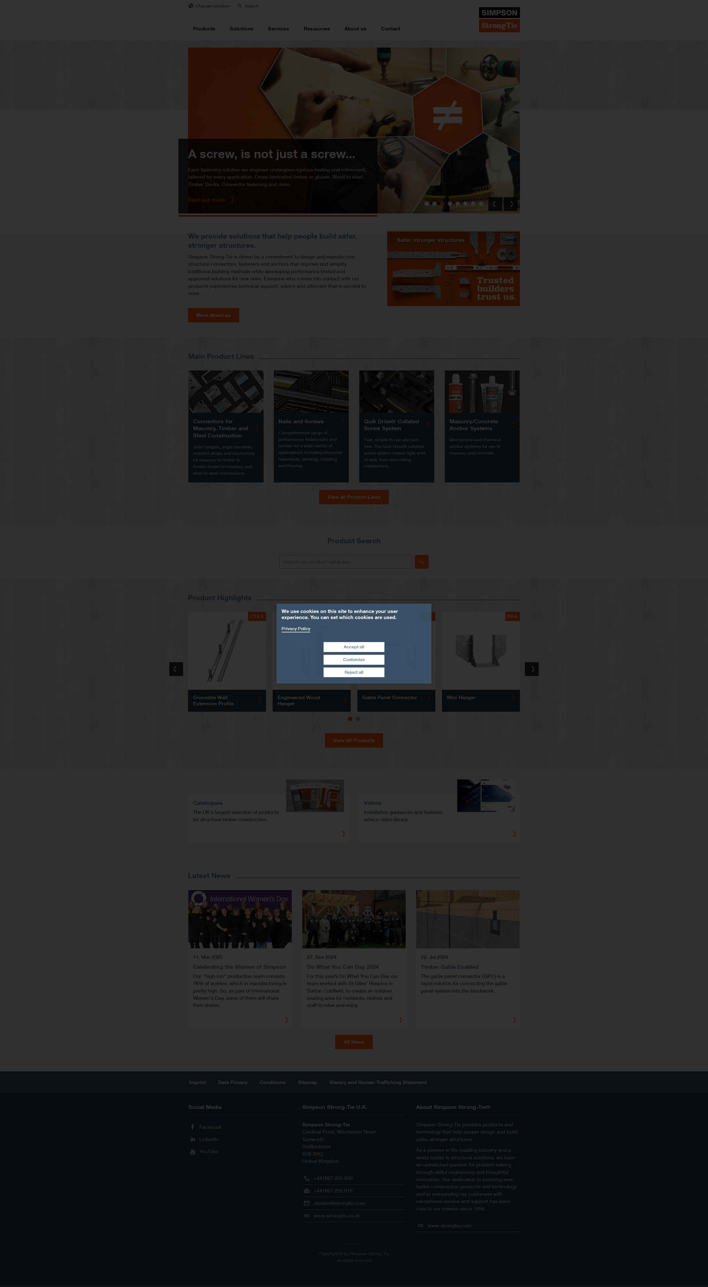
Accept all (354, 646)
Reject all (354, 672)
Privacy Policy (296, 628)
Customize (354, 659)
